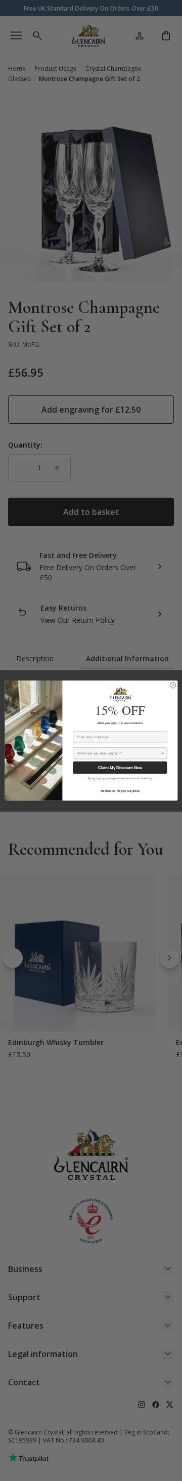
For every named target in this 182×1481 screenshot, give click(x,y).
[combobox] (118, 753)
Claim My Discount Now (120, 768)
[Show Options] (162, 753)
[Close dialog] (172, 685)
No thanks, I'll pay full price (119, 790)
